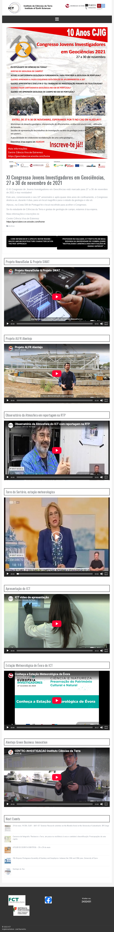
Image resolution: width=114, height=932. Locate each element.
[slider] (55, 574)
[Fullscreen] (106, 323)
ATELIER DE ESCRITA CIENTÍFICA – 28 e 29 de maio (31, 847)
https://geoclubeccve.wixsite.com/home (25, 222)
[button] (56, 537)
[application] (57, 296)
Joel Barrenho (20, 929)
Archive (11, 226)
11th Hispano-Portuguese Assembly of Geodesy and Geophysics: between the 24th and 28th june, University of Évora (55, 858)
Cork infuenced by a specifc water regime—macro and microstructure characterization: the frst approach (30, 241)
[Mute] (101, 323)
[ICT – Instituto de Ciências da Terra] (57, 8)
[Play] (7, 323)
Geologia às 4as (19, 869)
